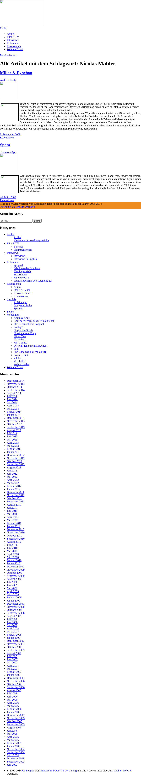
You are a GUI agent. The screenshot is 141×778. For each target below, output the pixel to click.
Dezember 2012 (15, 455)
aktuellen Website (121, 770)
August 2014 (14, 393)
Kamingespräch (22, 271)
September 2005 (16, 724)
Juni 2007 (12, 659)
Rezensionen (14, 46)
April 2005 (13, 736)
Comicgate (28, 770)
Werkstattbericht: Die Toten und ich (33, 280)
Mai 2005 (12, 733)
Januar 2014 (13, 414)
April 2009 (13, 591)
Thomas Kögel (8, 152)
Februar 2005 (14, 743)
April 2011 (13, 517)
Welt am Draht (15, 49)
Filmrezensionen (23, 249)
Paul (16, 348)
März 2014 (13, 408)
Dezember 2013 (15, 417)
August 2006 (14, 690)
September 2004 (16, 752)
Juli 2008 (12, 619)
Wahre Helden (21, 364)
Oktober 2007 (14, 647)
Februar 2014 (14, 411)
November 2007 (16, 643)
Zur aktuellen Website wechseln (17, 206)
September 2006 (16, 687)
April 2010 (13, 554)
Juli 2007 (12, 656)
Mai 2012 (12, 476)
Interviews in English (25, 258)
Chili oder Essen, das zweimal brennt (34, 320)
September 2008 (16, 612)
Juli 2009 (12, 582)
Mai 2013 (12, 439)
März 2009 (13, 594)
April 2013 (13, 442)
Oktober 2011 (14, 498)
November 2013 (16, 421)
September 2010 (16, 538)
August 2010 (14, 541)
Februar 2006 (14, 708)
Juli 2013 (12, 433)
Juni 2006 (12, 696)
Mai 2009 (12, 588)
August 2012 (14, 467)
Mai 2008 (12, 625)
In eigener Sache (23, 305)
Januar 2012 (13, 489)
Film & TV (13, 36)
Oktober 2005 (14, 721)
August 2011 (14, 504)
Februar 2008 (14, 634)
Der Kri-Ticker (22, 289)
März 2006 (13, 705)
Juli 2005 (12, 730)
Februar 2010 (14, 560)
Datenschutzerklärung (65, 770)
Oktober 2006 (14, 684)
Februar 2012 (14, 486)
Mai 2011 (12, 513)
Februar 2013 (14, 448)
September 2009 (16, 575)
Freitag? (18, 327)
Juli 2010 (12, 544)
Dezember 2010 (15, 529)
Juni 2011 (12, 510)
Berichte (18, 246)
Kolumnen (12, 43)
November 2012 (16, 458)
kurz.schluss (20, 274)
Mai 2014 (12, 402)
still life (18, 358)
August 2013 (14, 430)
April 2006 (13, 702)
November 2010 (16, 532)
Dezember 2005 (15, 715)
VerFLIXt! (19, 361)
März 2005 (13, 739)
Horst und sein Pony (25, 333)
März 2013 (13, 445)
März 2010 (13, 557)
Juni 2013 (12, 436)
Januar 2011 (13, 526)
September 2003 (16, 761)
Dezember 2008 (15, 603)
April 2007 (13, 665)
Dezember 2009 (15, 566)
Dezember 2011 (15, 492)
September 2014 (16, 390)
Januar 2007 (13, 674)
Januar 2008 (13, 637)
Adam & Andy (22, 317)
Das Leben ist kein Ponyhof (29, 324)
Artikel (10, 33)
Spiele (10, 311)
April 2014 (13, 405)
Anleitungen (20, 302)
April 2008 (13, 628)
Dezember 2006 (15, 678)
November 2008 (16, 606)
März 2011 (13, 520)
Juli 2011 (12, 507)
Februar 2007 (14, 671)
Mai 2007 (12, 662)
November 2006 (16, 681)
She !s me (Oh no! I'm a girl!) (30, 351)
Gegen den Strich (23, 330)
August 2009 (14, 578)
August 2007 (14, 653)
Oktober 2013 (14, 424)
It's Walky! (19, 339)
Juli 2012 (12, 470)
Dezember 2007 (15, 640)
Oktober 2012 (14, 461)
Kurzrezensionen (23, 293)
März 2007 (13, 668)
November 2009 (16, 569)
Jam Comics (20, 342)
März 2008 (13, 631)
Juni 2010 (12, 547)
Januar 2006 (13, 712)
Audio (17, 286)
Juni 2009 (12, 585)
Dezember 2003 (15, 758)
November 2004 (16, 749)
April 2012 (13, 479)
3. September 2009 (10, 134)
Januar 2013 (13, 451)
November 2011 (15, 495)
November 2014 (16, 383)
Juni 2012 (12, 473)
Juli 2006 (12, 693)
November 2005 (16, 718)
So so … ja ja (21, 354)
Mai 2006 (12, 699)
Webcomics (13, 314)
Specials (11, 299)
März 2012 (13, 482)
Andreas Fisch (8, 80)
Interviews (12, 40)
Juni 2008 (12, 622)
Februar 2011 (14, 523)
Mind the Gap (21, 277)
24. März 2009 (8, 197)
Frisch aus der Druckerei (27, 268)
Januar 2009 (13, 600)
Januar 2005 (13, 746)
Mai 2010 (12, 551)
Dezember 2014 (15, 380)
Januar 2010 (13, 563)
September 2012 (16, 464)
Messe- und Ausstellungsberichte (31, 240)
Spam (5, 145)
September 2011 (15, 501)
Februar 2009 (14, 597)
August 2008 (14, 616)
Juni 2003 (12, 764)
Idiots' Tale (20, 336)
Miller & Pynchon (16, 73)
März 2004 (13, 755)
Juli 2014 (12, 396)
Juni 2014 (12, 399)
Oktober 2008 (14, 609)
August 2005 (14, 727)
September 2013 (16, 427)
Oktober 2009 (14, 572)
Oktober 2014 (14, 386)
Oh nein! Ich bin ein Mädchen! (30, 345)
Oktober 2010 (14, 535)
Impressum (46, 770)
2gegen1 (18, 265)
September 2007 (16, 650)
